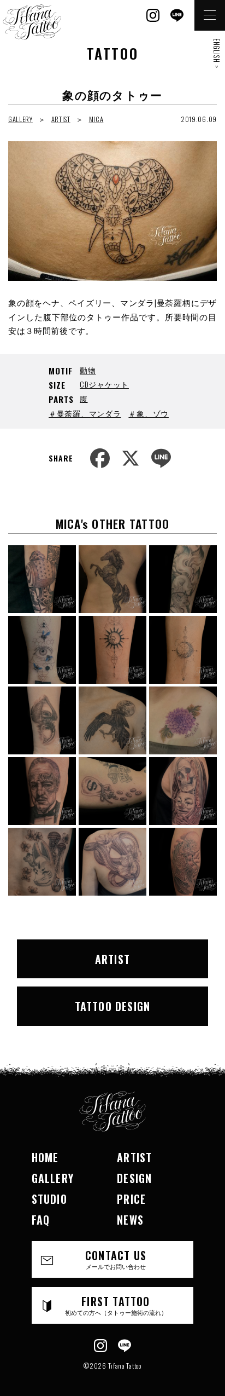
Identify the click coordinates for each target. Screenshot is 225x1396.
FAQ (41, 1220)
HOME (45, 1157)
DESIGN (134, 1178)
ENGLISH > (216, 53)
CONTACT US (115, 1259)
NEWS (130, 1220)
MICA (96, 119)
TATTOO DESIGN (113, 1006)
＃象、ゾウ (148, 413)
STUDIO (49, 1199)
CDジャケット (104, 384)
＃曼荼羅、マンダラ (85, 413)
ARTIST (60, 119)
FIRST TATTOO (116, 1305)
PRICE (131, 1199)
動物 (88, 370)
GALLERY (20, 119)
